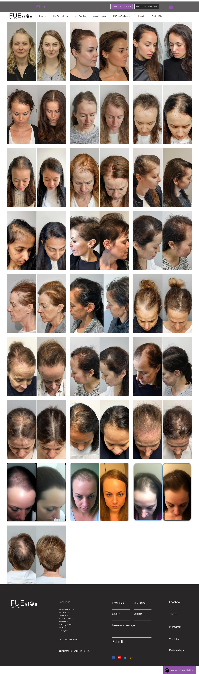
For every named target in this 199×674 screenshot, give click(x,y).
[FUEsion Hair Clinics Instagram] (131, 657)
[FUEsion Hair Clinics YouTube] (119, 657)
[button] (170, 6)
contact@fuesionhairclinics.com (74, 650)
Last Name (140, 603)
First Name (118, 603)
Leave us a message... (124, 625)
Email (115, 614)
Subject (138, 614)
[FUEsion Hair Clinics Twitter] (125, 657)
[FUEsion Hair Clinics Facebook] (113, 657)
